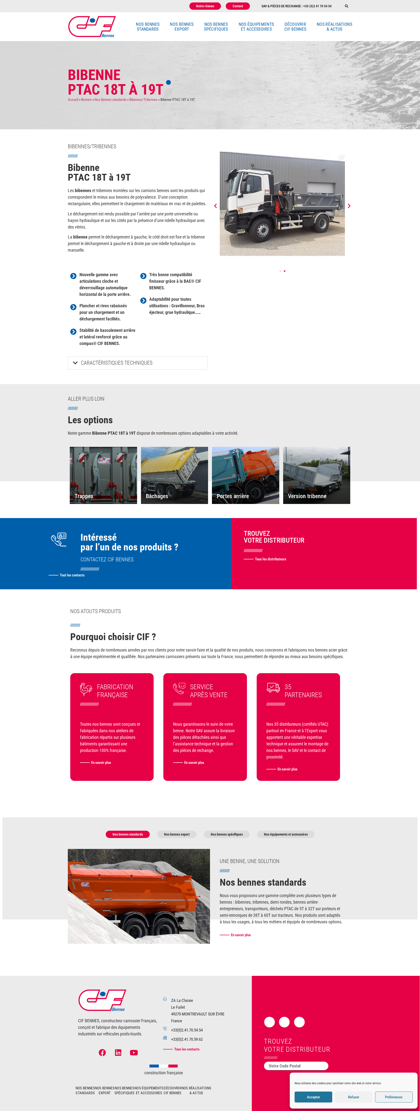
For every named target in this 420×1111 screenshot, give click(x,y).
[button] (346, 6)
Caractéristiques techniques (116, 363)
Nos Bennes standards (110, 99)
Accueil (73, 99)
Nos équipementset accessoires (256, 27)
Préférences (393, 1097)
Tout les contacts (72, 575)
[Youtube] (134, 1052)
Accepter (313, 1097)
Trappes (84, 496)
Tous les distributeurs (270, 559)
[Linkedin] (118, 1052)
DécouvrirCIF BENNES (295, 27)
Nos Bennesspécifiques (216, 27)
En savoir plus (101, 762)
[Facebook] (102, 1052)
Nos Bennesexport (181, 27)
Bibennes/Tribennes (143, 99)
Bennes (86, 99)
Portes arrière (233, 496)
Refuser (353, 1097)
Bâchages (157, 496)
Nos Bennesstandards (147, 27)
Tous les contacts (187, 1049)
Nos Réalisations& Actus (334, 27)
